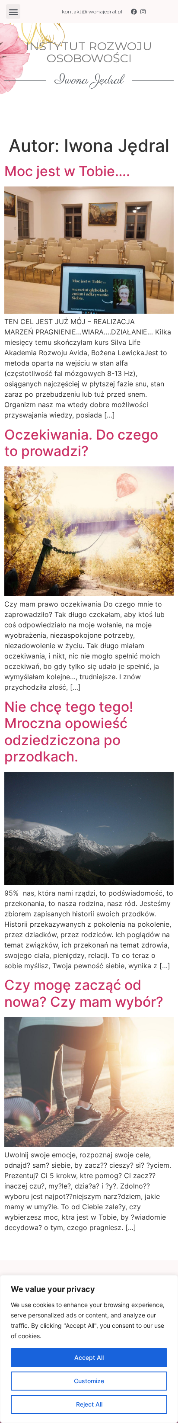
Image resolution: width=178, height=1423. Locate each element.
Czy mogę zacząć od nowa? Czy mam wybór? (83, 993)
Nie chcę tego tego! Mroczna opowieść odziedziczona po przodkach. (68, 731)
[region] (89, 1349)
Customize (89, 1380)
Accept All (89, 1357)
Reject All (89, 1404)
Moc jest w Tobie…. (67, 171)
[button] (13, 11)
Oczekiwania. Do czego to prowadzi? (81, 442)
